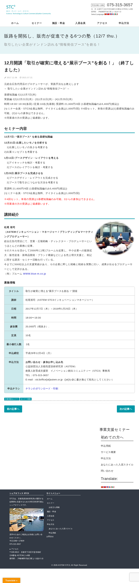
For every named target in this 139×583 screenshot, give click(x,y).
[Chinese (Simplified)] (105, 14)
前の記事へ (13, 409)
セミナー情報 (26, 399)
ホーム (15, 23)
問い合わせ (107, 470)
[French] (113, 14)
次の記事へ (126, 409)
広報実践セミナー (12, 399)
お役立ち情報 (54, 507)
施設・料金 (58, 23)
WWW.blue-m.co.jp (34, 273)
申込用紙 (106, 446)
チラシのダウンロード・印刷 (42, 388)
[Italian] (116, 14)
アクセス (102, 23)
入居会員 (80, 23)
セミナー (37, 23)
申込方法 (124, 23)
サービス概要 (108, 452)
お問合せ (50, 536)
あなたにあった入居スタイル (117, 464)
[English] (111, 14)
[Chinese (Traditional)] (108, 14)
